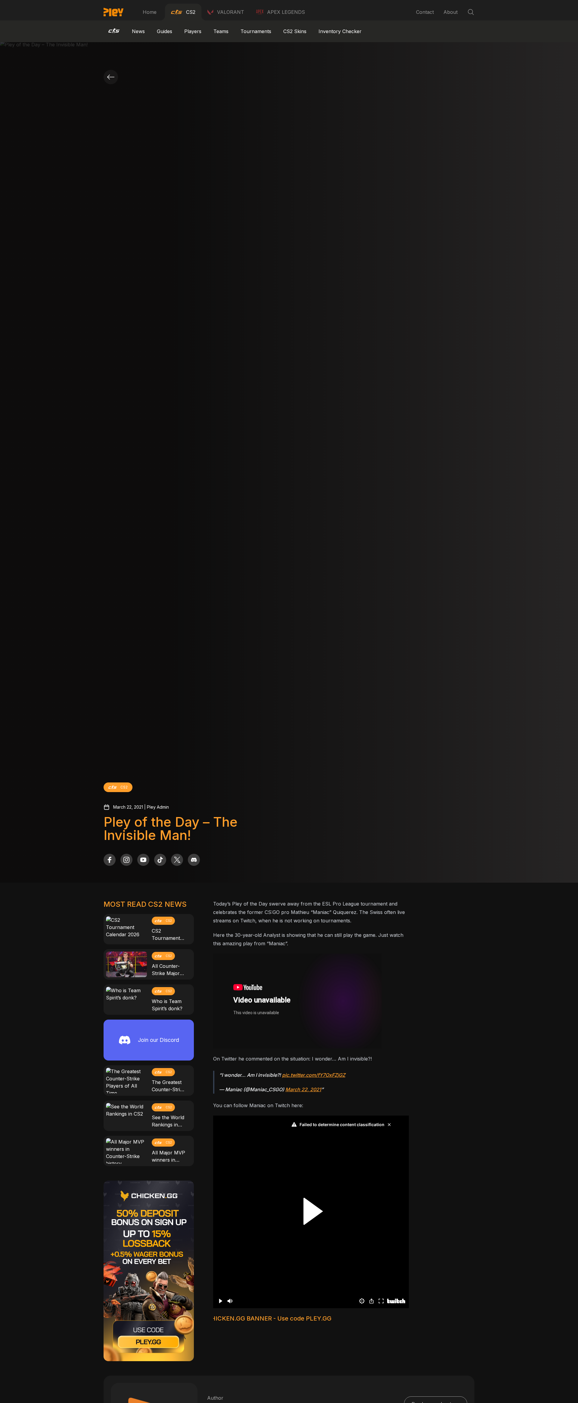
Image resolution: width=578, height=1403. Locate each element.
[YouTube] (143, 860)
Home (150, 12)
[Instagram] (126, 860)
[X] (177, 860)
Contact (425, 12)
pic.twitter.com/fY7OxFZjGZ (313, 1075)
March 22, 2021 (303, 1089)
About (450, 12)
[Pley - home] (113, 12)
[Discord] (194, 860)
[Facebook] (110, 860)
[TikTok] (160, 860)
